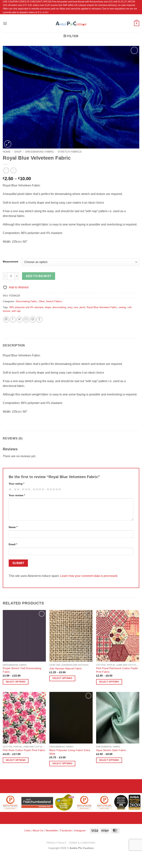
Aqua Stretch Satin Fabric (111, 750)
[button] (5, 23)
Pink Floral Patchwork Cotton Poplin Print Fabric (117, 670)
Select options (16, 682)
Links (27, 830)
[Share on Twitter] (19, 319)
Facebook (66, 830)
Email (13, 544)
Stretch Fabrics (70, 151)
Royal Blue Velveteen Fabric (102, 307)
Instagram (80, 830)
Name (13, 527)
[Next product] (6, 170)
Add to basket (39, 276)
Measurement (10, 261)
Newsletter (52, 830)
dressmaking (59, 307)
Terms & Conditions (82, 843)
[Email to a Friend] (26, 319)
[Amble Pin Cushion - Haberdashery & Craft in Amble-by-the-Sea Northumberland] (71, 23)
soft (129, 307)
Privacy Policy (57, 843)
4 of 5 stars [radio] (37, 489)
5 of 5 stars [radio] (53, 489)
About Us (38, 830)
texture (6, 311)
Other (41, 301)
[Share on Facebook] (13, 319)
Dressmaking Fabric (39, 151)
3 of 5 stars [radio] (26, 489)
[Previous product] (13, 170)
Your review (17, 495)
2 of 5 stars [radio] (16, 489)
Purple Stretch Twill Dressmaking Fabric (22, 670)
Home (7, 151)
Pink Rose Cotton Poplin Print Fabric (24, 750)
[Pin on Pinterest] (33, 319)
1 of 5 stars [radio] (10, 489)
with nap (16, 311)
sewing (122, 307)
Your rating (16, 483)
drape (48, 307)
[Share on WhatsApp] (6, 319)
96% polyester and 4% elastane (26, 307)
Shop (17, 151)
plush (82, 307)
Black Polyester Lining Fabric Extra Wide (69, 752)
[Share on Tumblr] (39, 319)
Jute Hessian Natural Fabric (65, 668)
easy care (72, 307)
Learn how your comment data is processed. (89, 575)
